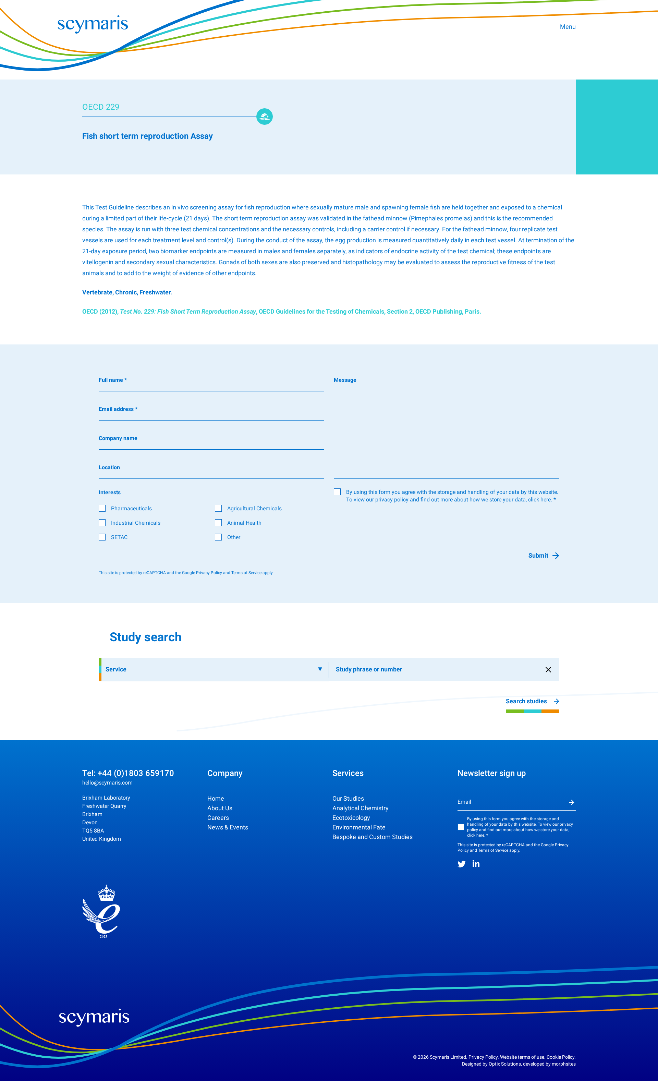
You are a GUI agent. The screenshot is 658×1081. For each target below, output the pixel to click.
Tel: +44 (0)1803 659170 (128, 773)
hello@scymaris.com (107, 782)
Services (348, 773)
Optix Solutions (505, 1064)
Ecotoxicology (351, 817)
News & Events (227, 827)
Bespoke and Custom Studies (372, 836)
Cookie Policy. (561, 1057)
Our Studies (348, 798)
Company (225, 773)
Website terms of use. (523, 1057)
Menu (568, 26)
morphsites (564, 1064)
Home (215, 798)
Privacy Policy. (483, 1057)
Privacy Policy (209, 572)
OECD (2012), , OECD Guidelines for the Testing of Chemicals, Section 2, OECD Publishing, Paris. (281, 311)
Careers (218, 817)
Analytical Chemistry (360, 808)
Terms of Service (246, 572)
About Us (219, 808)
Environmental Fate (359, 827)
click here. (540, 499)
